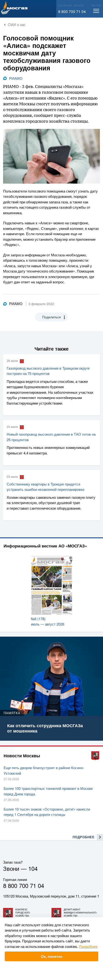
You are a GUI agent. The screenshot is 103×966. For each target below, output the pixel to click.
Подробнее (88, 946)
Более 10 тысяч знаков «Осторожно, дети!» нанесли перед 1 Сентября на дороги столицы (47, 811)
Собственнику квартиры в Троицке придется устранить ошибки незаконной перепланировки (45, 486)
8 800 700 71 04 (72, 11)
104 (33, 868)
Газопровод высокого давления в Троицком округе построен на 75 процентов (48, 371)
